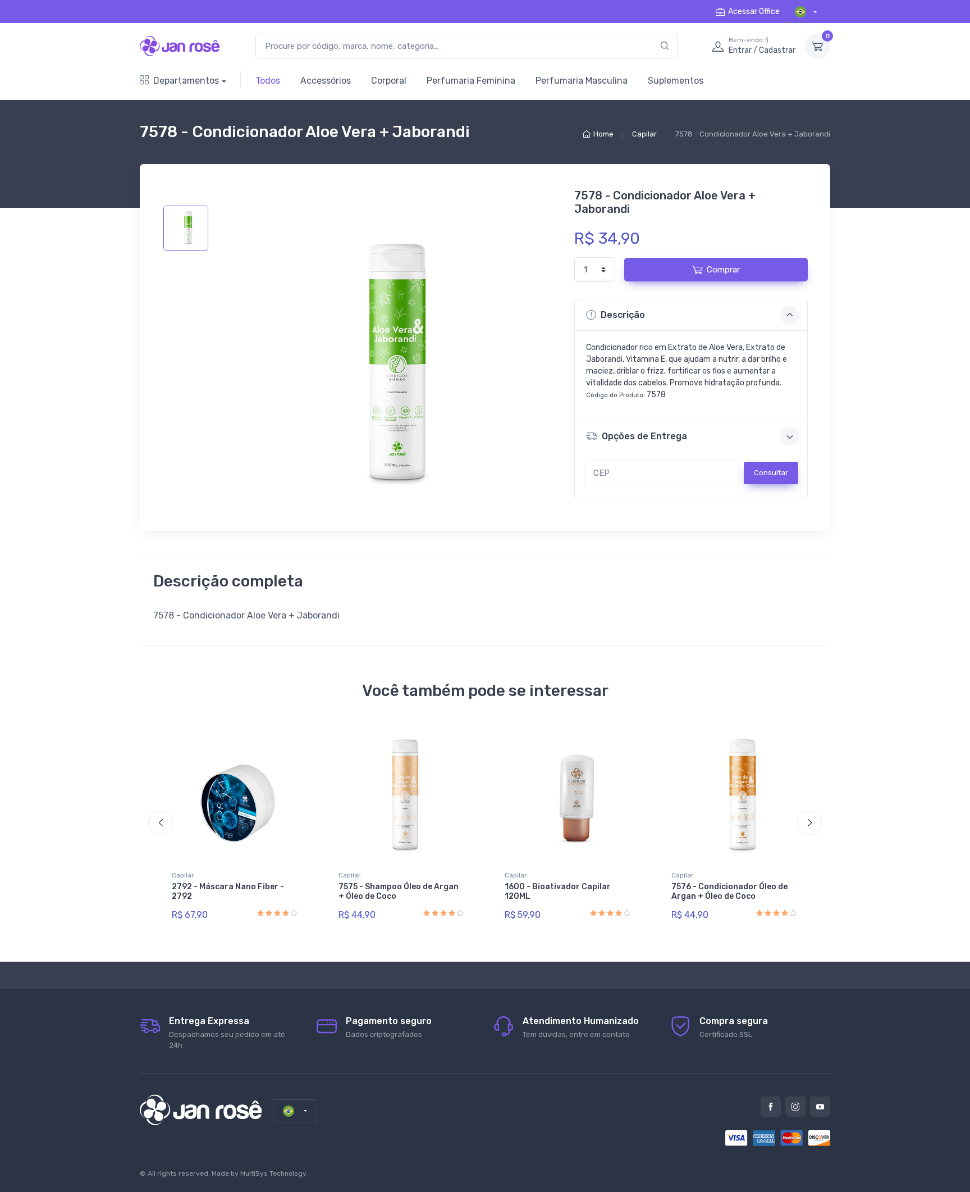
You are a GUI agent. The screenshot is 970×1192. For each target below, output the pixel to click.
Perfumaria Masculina (582, 80)
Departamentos (186, 80)
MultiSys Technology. (274, 1173)
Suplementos (675, 80)
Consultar (771, 472)
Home (603, 134)
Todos (267, 80)
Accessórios (325, 80)
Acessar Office (754, 11)
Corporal (388, 80)
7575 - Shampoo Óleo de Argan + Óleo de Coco (398, 891)
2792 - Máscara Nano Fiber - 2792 (228, 891)
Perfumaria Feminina (471, 80)
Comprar (723, 270)
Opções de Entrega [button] (644, 436)
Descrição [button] (623, 315)
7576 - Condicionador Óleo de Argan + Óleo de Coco (729, 891)
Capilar (644, 134)
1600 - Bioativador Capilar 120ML (558, 891)
